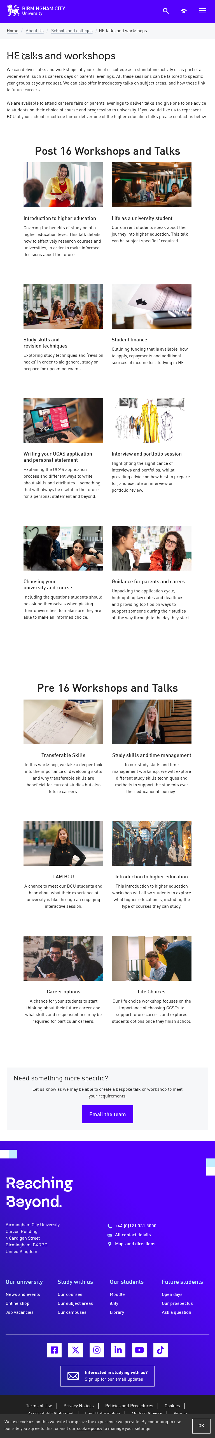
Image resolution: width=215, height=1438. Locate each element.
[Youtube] (139, 1350)
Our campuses (72, 1312)
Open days (172, 1294)
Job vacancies (20, 1312)
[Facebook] (54, 1350)
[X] (75, 1350)
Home (12, 31)
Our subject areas (75, 1303)
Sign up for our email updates (116, 1376)
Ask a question (176, 1312)
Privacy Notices (79, 1406)
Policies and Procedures (129, 1406)
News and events (23, 1294)
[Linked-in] (118, 1350)
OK (201, 1426)
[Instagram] (97, 1350)
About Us (35, 31)
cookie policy (89, 1429)
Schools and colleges (72, 31)
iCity (114, 1303)
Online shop (17, 1303)
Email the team (107, 1115)
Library (117, 1312)
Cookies (172, 1406)
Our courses (70, 1294)
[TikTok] (160, 1350)
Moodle (117, 1294)
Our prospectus (177, 1303)
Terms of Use (39, 1406)
